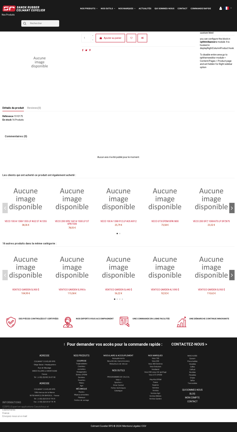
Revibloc (192, 372)
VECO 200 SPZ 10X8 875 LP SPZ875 (211, 221)
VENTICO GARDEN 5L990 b (72, 289)
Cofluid (192, 369)
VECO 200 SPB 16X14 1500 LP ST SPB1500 (72, 222)
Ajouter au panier (112, 38)
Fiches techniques (118, 388)
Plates (81, 383)
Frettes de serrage (81, 400)
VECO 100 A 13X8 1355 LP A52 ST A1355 (26, 221)
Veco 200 (155, 361)
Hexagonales (81, 372)
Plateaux (81, 397)
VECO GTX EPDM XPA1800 (165, 221)
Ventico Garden (155, 399)
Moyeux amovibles (81, 395)
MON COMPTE (192, 397)
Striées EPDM (81, 375)
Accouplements (118, 358)
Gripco (192, 378)
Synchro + (118, 382)
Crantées (81, 366)
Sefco (192, 380)
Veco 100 (155, 358)
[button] (108, 8)
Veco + (118, 380)
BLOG (192, 393)
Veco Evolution (155, 367)
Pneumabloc (192, 361)
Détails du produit (13, 107)
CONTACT (192, 401)
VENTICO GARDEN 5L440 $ (118, 289)
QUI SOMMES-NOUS (192, 390)
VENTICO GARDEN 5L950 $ (211, 289)
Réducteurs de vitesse (118, 364)
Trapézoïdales (81, 364)
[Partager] (82, 50)
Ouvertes (81, 380)
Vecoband (155, 369)
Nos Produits (8, 14)
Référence (7, 116)
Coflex (192, 367)
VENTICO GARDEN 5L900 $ (25, 289)
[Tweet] (86, 50)
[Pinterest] (90, 50)
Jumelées (81, 369)
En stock (7, 119)
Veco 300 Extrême (155, 364)
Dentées (81, 377)
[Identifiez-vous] (220, 8)
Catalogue (118, 391)
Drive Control (118, 385)
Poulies (81, 392)
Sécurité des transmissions (118, 361)
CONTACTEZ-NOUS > (189, 344)
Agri (81, 386)
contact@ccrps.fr (37, 416)
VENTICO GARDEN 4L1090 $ (165, 289)
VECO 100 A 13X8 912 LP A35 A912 (118, 221)
